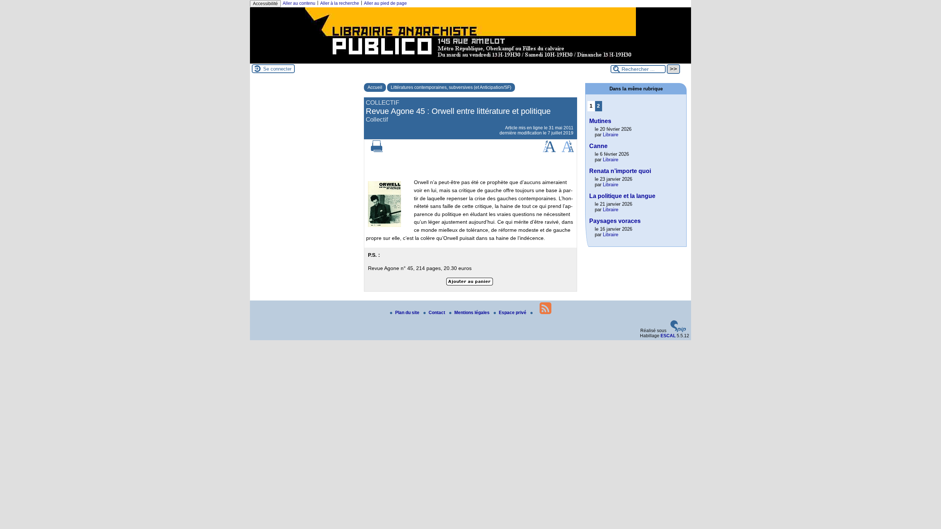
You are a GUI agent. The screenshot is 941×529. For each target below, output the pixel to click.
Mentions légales (472, 312)
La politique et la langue (622, 196)
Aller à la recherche (339, 3)
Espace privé (513, 312)
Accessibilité (265, 3)
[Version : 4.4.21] (678, 330)
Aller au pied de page (385, 3)
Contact (437, 312)
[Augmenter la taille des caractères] (549, 150)
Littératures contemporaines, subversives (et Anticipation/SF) (451, 87)
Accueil (375, 87)
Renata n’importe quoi (620, 171)
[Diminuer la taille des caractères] (568, 150)
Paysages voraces (615, 221)
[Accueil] (470, 61)
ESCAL (668, 335)
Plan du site (408, 312)
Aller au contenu (299, 3)
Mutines (600, 121)
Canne (598, 146)
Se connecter (277, 69)
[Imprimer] (377, 150)
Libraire (610, 134)
